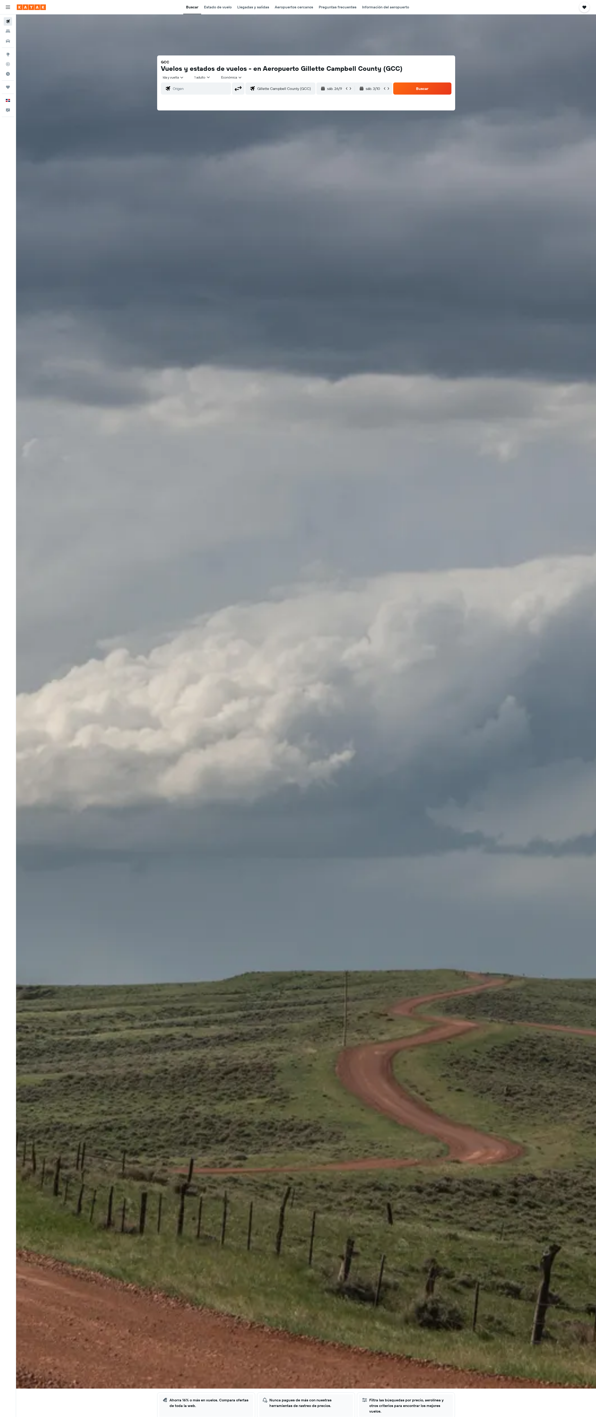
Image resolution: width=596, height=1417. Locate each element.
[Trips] (8, 87)
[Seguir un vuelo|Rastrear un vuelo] (8, 64)
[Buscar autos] (8, 41)
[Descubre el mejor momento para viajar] (8, 74)
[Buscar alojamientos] (8, 31)
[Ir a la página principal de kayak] (31, 7)
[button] (8, 7)
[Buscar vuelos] (8, 21)
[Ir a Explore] (8, 54)
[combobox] (173, 77)
